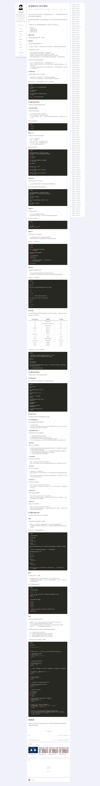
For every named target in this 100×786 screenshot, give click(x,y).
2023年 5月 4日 (75, 65)
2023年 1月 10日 (75, 124)
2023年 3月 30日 (75, 80)
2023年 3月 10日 (75, 87)
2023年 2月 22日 (75, 95)
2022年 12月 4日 (75, 163)
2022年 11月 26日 (75, 178)
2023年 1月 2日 (75, 135)
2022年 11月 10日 (75, 208)
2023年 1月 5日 (75, 130)
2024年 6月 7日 (75, 39)
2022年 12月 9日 (75, 154)
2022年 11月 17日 (75, 195)
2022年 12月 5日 (75, 161)
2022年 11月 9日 (75, 209)
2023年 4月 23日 (75, 71)
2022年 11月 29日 (75, 172)
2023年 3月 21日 (75, 84)
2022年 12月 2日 (75, 167)
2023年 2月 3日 (75, 106)
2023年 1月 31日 (75, 110)
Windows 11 (48, 9)
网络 (21, 34)
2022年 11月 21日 (75, 187)
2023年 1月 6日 (75, 128)
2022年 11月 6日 (75, 215)
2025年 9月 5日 (75, 32)
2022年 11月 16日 (75, 196)
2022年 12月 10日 (75, 152)
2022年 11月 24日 (75, 182)
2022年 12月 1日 (75, 169)
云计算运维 (20, 12)
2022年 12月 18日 (75, 148)
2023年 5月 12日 (75, 62)
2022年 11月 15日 (75, 198)
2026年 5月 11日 (75, 15)
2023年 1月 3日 (75, 134)
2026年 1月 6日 (75, 23)
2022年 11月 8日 (75, 211)
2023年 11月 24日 (75, 47)
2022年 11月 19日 (75, 191)
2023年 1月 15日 (75, 119)
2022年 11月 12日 (75, 204)
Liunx (21, 36)
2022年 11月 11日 (75, 206)
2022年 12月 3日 (75, 165)
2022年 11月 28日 (75, 174)
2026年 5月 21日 (75, 12)
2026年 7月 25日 (75, 8)
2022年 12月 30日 (75, 137)
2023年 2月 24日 (75, 93)
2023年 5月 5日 (75, 63)
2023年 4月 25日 (75, 69)
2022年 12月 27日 (75, 141)
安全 (21, 42)
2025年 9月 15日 (75, 30)
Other (21, 44)
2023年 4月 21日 (75, 73)
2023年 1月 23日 (75, 117)
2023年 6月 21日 (75, 56)
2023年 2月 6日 (75, 104)
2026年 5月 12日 (75, 14)
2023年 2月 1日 (75, 108)
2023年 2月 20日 (75, 97)
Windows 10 (42, 9)
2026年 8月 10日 (75, 6)
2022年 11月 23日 (75, 184)
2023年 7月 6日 (75, 54)
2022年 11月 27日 (75, 176)
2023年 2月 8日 (75, 102)
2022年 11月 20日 (75, 189)
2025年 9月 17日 (75, 28)
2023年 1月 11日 (75, 123)
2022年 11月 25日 (75, 180)
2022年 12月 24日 (75, 143)
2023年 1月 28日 (75, 115)
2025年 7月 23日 (75, 34)
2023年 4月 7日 (75, 78)
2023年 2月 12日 (75, 100)
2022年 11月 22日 (75, 185)
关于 (21, 50)
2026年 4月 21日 (75, 21)
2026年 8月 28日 (75, 4)
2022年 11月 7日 (75, 213)
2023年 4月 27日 (75, 67)
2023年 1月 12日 (75, 121)
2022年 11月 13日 (75, 202)
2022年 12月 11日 (75, 150)
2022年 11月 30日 (75, 171)
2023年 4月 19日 (75, 75)
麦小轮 (30, 9)
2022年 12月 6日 (75, 159)
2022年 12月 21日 (75, 145)
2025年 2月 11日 (75, 36)
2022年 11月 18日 (75, 193)
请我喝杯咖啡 (49, 731)
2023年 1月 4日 (75, 132)
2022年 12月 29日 (75, 139)
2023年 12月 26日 (75, 45)
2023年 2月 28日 (75, 91)
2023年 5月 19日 (75, 60)
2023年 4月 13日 (75, 76)
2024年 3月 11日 (75, 41)
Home (21, 28)
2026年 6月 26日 (75, 10)
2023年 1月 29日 (75, 113)
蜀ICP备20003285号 (22, 57)
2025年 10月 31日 (75, 26)
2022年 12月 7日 (75, 158)
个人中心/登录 (20, 52)
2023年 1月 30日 (75, 111)
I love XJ (20, 47)
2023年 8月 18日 (75, 52)
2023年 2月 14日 (75, 99)
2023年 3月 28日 (75, 82)
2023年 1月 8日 (75, 126)
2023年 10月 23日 (75, 49)
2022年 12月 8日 (75, 156)
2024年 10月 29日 (75, 38)
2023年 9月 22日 (75, 50)
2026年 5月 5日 (75, 19)
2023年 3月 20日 (75, 86)
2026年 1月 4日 (75, 25)
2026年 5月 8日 (75, 17)
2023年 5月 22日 (75, 58)
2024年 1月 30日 (75, 43)
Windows (20, 39)
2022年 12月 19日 (75, 147)
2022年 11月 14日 (75, 200)
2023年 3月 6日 (75, 89)
